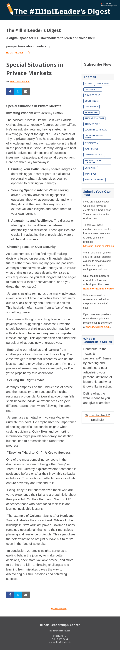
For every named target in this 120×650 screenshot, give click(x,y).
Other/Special (92, 143)
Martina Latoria (20, 81)
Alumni (88, 83)
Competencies (92, 101)
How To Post (91, 106)
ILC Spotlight (91, 112)
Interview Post (92, 124)
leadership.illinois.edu (60, 630)
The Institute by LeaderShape (93, 161)
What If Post (91, 174)
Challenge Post (93, 89)
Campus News (102, 83)
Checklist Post (92, 95)
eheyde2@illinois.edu (98, 327)
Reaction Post (92, 149)
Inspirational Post (94, 118)
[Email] (26, 91)
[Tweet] (18, 91)
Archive (19, 52)
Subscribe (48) (60, 608)
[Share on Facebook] (10, 91)
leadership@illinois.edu (60, 642)
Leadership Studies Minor (94, 136)
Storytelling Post (94, 154)
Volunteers (91, 168)
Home (9, 52)
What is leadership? (94, 179)
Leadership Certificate (96, 129)
